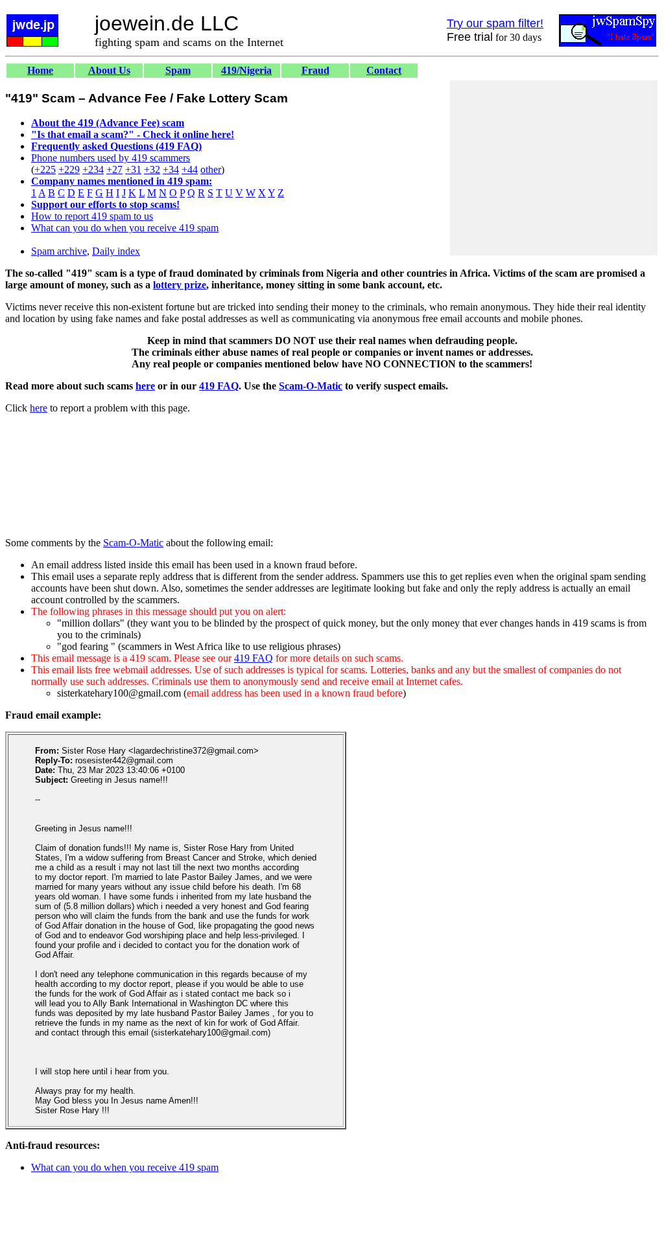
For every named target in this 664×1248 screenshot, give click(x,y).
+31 (133, 169)
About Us (109, 70)
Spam (178, 70)
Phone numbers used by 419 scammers (110, 157)
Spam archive (59, 251)
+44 (190, 169)
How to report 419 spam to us (92, 216)
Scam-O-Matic (310, 385)
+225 (45, 169)
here (145, 385)
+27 (114, 169)
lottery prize (179, 284)
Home (40, 70)
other (210, 169)
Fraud (315, 70)
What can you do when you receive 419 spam (125, 227)
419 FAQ (219, 385)
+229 (69, 169)
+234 (93, 169)
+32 (152, 169)
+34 (171, 169)
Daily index (116, 251)
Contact (383, 70)
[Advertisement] (553, 168)
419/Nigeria (246, 70)
